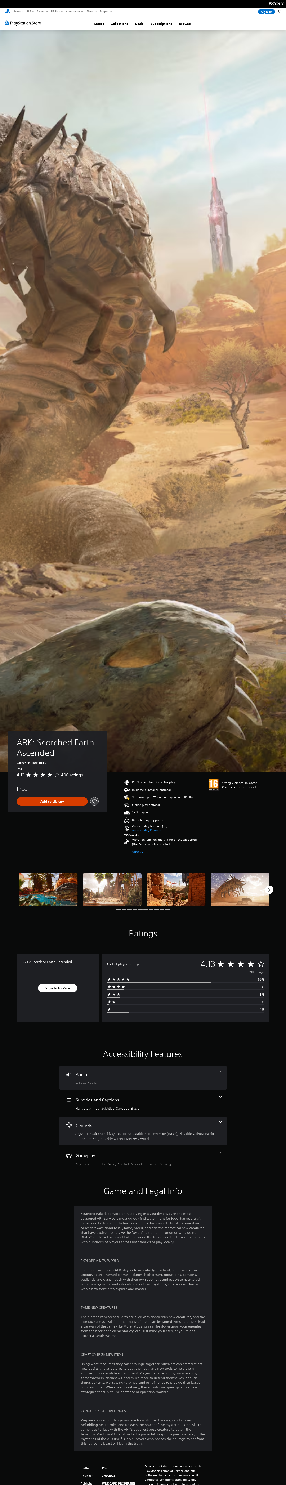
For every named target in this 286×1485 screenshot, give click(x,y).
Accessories (73, 11)
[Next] (269, 890)
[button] (147, 830)
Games (41, 11)
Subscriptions (161, 24)
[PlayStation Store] (24, 22)
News (90, 11)
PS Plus (55, 11)
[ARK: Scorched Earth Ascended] (48, 889)
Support (105, 11)
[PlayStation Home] (7, 12)
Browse (185, 24)
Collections (119, 24)
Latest (99, 24)
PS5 (29, 11)
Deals (139, 24)
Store (17, 11)
